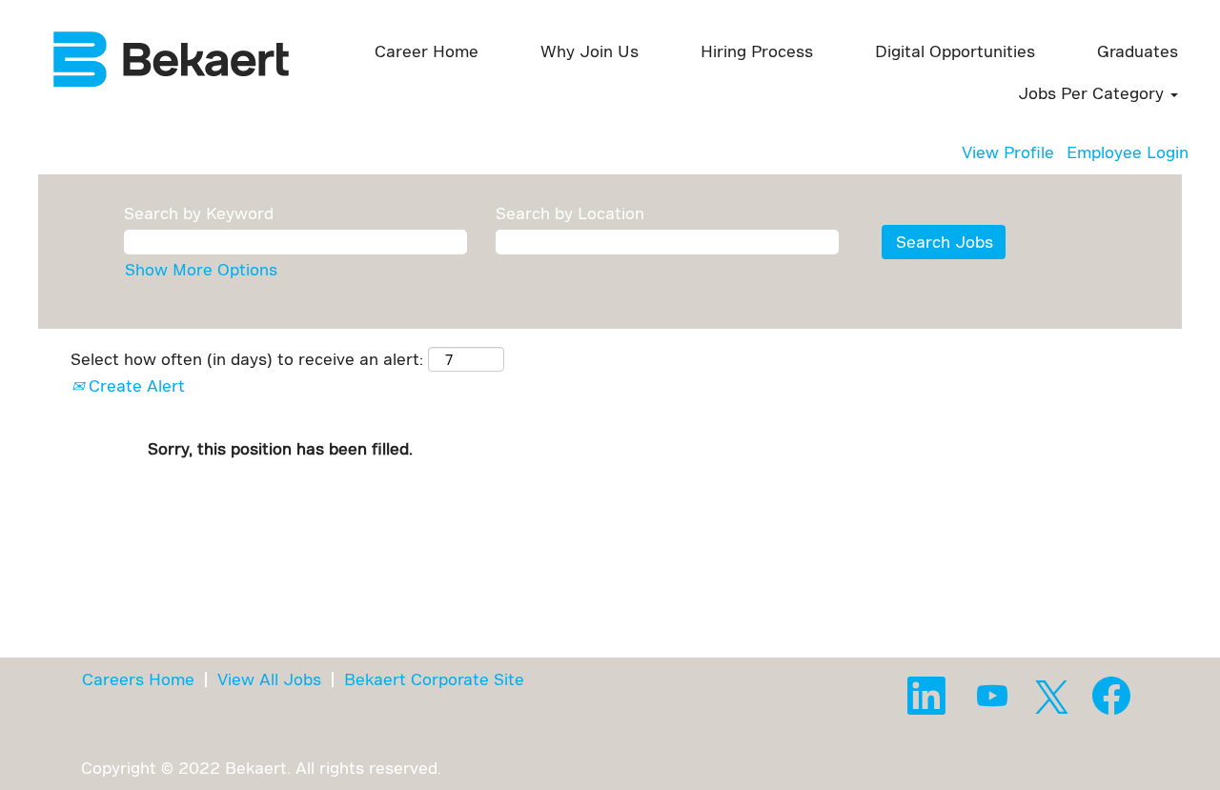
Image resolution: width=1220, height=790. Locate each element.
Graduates (1137, 51)
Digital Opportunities (955, 51)
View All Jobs (269, 679)
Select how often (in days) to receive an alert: (247, 359)
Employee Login (1128, 152)
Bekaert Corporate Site (434, 679)
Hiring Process (757, 51)
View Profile (1008, 152)
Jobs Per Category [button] (1093, 93)
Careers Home (138, 679)
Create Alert (134, 385)
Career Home (426, 51)
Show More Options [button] (201, 269)
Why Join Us (589, 51)
